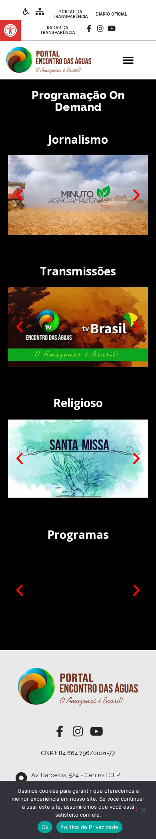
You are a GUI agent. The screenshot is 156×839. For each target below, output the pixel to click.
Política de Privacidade (89, 827)
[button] (128, 60)
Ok (45, 827)
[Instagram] (100, 29)
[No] (143, 809)
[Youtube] (112, 29)
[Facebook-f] (89, 29)
